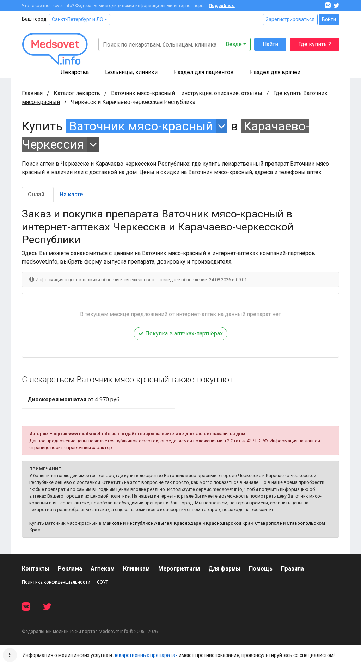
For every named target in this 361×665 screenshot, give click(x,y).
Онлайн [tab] (38, 194)
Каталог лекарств (77, 93)
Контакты (35, 568)
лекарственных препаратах (145, 655)
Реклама (70, 568)
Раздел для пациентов (204, 72)
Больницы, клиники (131, 72)
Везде (234, 44)
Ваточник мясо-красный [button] (141, 126)
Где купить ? (314, 44)
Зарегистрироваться (290, 19)
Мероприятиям (179, 568)
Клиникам (136, 568)
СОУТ (102, 582)
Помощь (261, 568)
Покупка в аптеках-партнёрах (183, 333)
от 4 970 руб (73, 399)
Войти (329, 19)
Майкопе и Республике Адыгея (137, 523)
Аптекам (103, 568)
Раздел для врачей (275, 72)
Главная (32, 93)
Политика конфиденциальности (56, 582)
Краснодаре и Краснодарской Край (213, 523)
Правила (292, 568)
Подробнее (222, 5)
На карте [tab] (71, 194)
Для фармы (224, 568)
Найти (270, 44)
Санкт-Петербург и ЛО (78, 19)
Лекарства (75, 72)
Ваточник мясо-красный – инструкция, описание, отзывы (186, 93)
